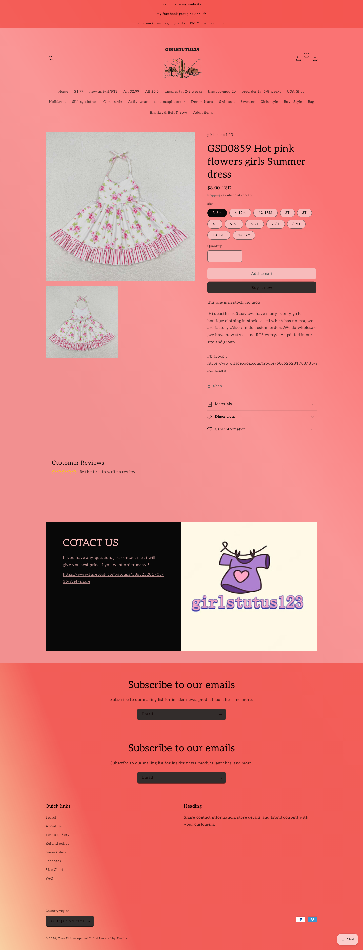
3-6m (217, 213)
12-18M (265, 213)
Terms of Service (60, 835)
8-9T (296, 224)
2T (287, 213)
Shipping (214, 195)
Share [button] (218, 386)
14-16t (244, 235)
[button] (51, 58)
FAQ (49, 878)
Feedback (54, 861)
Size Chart (54, 870)
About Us (54, 826)
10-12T (219, 235)
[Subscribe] (220, 714)
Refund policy (58, 843)
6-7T (255, 224)
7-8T (276, 224)
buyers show (57, 852)
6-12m (240, 213)
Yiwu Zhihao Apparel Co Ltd (78, 938)
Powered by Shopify (113, 938)
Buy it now (261, 287)
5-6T (234, 224)
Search (52, 817)
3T (304, 213)
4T (215, 224)
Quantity (214, 246)
